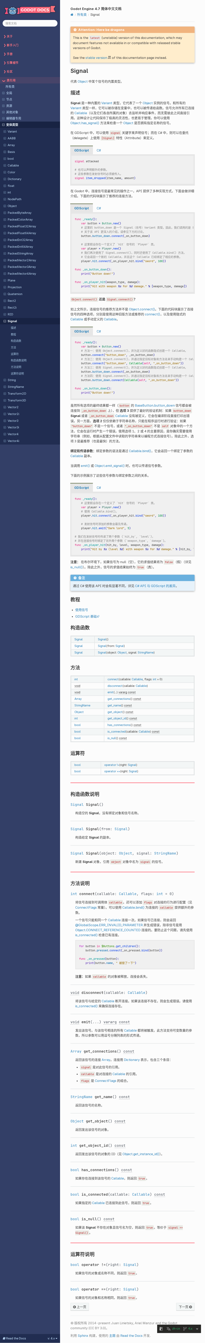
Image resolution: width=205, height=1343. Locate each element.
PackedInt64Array (20, 247)
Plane (11, 280)
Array (11, 145)
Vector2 (13, 407)
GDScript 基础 (86, 616)
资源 (9, 106)
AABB (12, 138)
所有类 (10, 86)
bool (11, 158)
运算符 (15, 354)
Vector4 (13, 434)
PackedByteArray (19, 213)
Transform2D (17, 393)
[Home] (71, 14)
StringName (16, 387)
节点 (9, 99)
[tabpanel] (132, 170)
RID (10, 314)
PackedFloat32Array (22, 226)
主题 (112, 1336)
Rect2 (12, 301)
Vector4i (13, 441)
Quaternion (15, 294)
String (12, 380)
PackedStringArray (20, 253)
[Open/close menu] (3, 93)
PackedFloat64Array (22, 233)
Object (12, 206)
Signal (12, 321)
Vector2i (13, 414)
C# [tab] (99, 150)
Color (11, 172)
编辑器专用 (13, 118)
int (9, 192)
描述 (13, 327)
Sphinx (83, 1336)
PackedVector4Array (22, 273)
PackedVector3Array (22, 267)
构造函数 (16, 340)
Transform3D (17, 400)
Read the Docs (131, 1336)
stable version (96, 58)
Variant (12, 131)
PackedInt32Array (20, 240)
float (11, 186)
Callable (13, 165)
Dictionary (14, 179)
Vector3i (13, 427)
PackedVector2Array (22, 260)
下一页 (184, 1307)
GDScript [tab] (81, 150)
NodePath (14, 199)
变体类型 (12, 125)
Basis (11, 152)
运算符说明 (17, 373)
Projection (15, 287)
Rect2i (12, 307)
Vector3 (13, 421)
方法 (13, 347)
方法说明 (16, 366)
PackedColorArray (20, 219)
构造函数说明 (18, 360)
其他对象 (12, 112)
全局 (9, 93)
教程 (13, 334)
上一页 (81, 1307)
